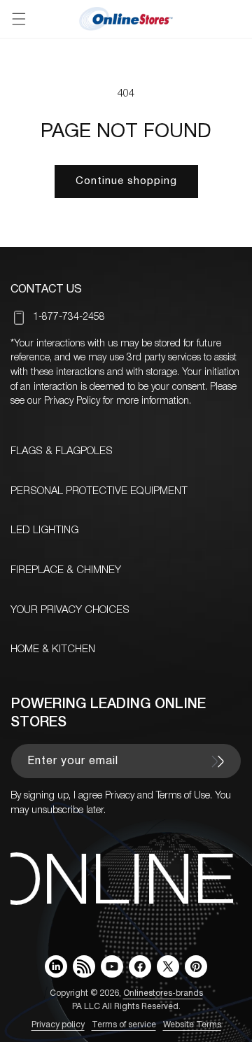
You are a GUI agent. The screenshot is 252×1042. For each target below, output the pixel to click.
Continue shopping (126, 181)
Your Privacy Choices (70, 610)
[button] (18, 18)
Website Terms (192, 1025)
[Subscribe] (217, 761)
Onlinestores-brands (163, 993)
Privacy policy (58, 1025)
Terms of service (124, 1025)
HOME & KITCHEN (52, 649)
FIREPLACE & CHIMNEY (65, 570)
